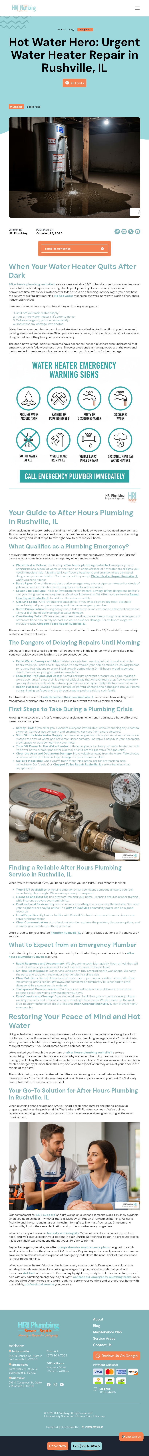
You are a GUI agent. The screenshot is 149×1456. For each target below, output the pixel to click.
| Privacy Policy (84, 1416)
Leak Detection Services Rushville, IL (67, 697)
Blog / (72, 29)
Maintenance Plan (107, 1332)
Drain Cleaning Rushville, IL (93, 1004)
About (98, 1319)
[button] (136, 8)
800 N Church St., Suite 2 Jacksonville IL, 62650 (25, 1357)
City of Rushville (77, 908)
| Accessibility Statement (59, 1416)
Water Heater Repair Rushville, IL (114, 576)
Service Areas (104, 1338)
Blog (96, 1326)
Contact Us (102, 1345)
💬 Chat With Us (131, 1436)
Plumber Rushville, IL (65, 933)
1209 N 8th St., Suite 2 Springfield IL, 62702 (23, 1370)
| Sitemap (99, 1416)
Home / (62, 29)
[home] (24, 8)
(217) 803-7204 (57, 1355)
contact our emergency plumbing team (102, 1277)
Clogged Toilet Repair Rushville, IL (61, 624)
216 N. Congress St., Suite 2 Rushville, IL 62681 (25, 1384)
